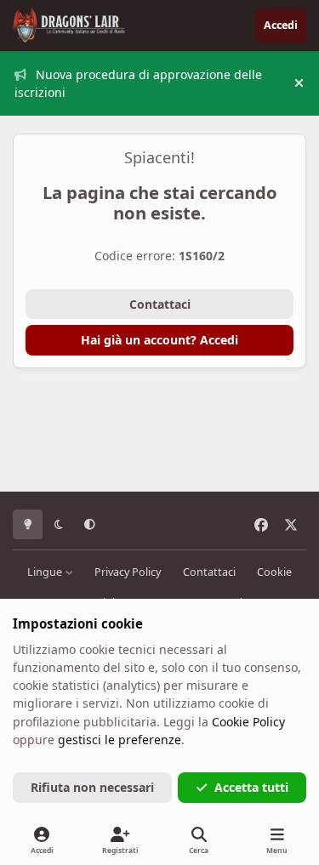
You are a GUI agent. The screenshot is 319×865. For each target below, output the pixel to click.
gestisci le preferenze (119, 739)
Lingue (46, 572)
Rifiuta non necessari (92, 787)
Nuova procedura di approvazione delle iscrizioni (138, 83)
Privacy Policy (127, 572)
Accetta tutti (251, 787)
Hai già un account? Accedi (159, 340)
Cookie (274, 572)
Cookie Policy (248, 722)
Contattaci (160, 304)
